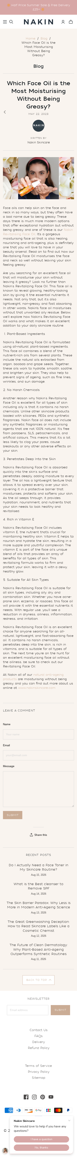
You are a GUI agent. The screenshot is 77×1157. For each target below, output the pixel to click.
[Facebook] (26, 1097)
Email (6, 745)
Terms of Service (38, 1066)
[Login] (63, 22)
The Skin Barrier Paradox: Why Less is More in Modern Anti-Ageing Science (38, 905)
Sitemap (38, 1078)
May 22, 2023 (38, 114)
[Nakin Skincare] (38, 21)
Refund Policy (38, 1048)
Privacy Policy (38, 1072)
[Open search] (11, 22)
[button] (39, 980)
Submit (60, 1010)
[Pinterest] (42, 1097)
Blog (43, 39)
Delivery (38, 1042)
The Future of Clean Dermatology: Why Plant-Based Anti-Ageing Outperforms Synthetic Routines (39, 949)
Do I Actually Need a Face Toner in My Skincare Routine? (38, 867)
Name (6, 724)
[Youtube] (51, 1097)
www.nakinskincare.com (36, 688)
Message (8, 766)
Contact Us (39, 1030)
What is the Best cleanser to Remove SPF (38, 886)
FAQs (38, 1036)
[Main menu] (5, 22)
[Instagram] (34, 1097)
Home (30, 39)
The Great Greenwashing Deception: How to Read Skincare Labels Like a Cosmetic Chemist (38, 926)
